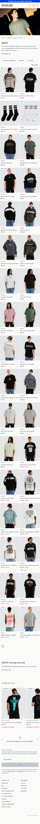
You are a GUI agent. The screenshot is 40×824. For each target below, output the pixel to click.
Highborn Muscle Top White (8, 635)
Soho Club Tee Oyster (7, 431)
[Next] (37, 739)
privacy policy (11, 771)
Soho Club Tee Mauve (7, 330)
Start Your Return (8, 791)
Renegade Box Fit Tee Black (27, 601)
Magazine (24, 791)
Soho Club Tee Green (7, 465)
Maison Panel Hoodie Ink (27, 263)
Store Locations (7, 796)
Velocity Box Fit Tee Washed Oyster (30, 498)
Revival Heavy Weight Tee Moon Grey (10, 96)
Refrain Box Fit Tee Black (27, 96)
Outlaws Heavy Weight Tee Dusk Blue (10, 532)
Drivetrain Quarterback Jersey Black (30, 565)
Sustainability (6, 801)
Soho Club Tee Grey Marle (27, 431)
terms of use (20, 771)
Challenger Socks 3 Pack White (28, 129)
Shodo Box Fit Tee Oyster (8, 364)
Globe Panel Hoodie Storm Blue (9, 263)
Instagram (24, 780)
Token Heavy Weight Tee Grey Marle (30, 635)
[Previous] (2, 739)
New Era (21, 60)
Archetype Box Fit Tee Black (28, 465)
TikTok (23, 783)
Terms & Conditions (8, 804)
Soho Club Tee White (7, 297)
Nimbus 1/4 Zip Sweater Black (9, 230)
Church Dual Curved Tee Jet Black (12, 722)
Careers (4, 799)
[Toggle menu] (36, 5)
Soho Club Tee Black (26, 297)
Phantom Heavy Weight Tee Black (10, 397)
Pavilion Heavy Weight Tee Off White (30, 532)
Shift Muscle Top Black (7, 601)
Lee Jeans (30, 60)
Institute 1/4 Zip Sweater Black (28, 196)
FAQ (3, 785)
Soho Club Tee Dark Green (27, 330)
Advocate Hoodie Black (7, 498)
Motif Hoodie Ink (24, 230)
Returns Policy (6, 793)
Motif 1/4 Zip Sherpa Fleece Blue (29, 397)
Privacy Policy (6, 807)
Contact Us (5, 780)
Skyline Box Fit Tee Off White (9, 565)
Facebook (24, 785)
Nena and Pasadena (9, 60)
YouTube (23, 788)
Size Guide (5, 783)
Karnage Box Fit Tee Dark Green (29, 163)
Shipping (4, 788)
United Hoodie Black (6, 163)
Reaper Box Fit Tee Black (27, 364)
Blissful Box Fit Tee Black (8, 196)
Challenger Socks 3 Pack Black (9, 129)
